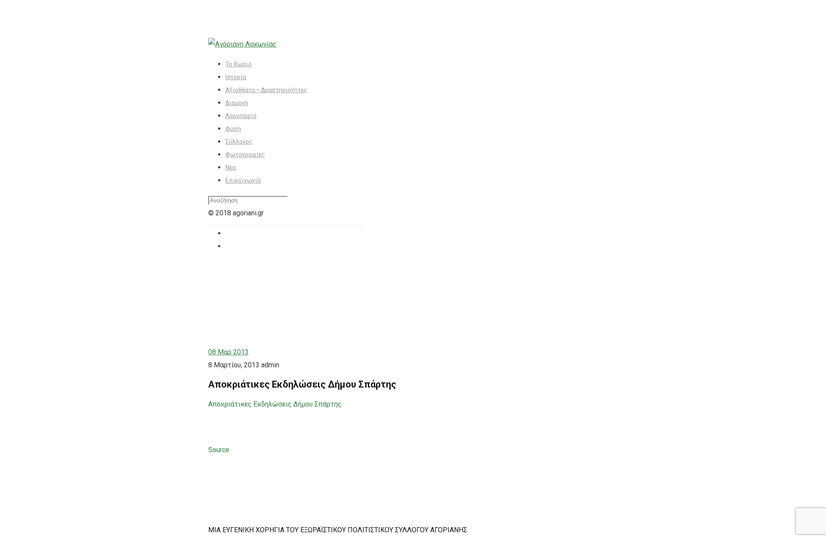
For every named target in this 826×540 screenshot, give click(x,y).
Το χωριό (238, 64)
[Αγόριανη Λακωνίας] (242, 44)
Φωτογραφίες (245, 154)
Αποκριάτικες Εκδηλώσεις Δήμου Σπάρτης (275, 404)
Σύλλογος (239, 141)
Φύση (233, 128)
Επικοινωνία (243, 180)
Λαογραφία (240, 115)
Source (218, 450)
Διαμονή (236, 102)
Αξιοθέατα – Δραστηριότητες (266, 90)
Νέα (230, 167)
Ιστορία (235, 77)
